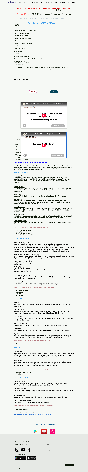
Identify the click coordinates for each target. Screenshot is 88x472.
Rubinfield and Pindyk (23, 233)
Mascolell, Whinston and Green (26, 235)
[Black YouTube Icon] (23, 449)
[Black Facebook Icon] (29, 449)
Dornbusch (19, 292)
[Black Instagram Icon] (17, 449)
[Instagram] (52, 431)
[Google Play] (35, 431)
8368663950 (24, 444)
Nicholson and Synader (23, 230)
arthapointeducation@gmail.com (47, 69)
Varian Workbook (21, 232)
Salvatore (19, 293)
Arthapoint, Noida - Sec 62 (21, 441)
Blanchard (19, 295)
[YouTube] (44, 431)
